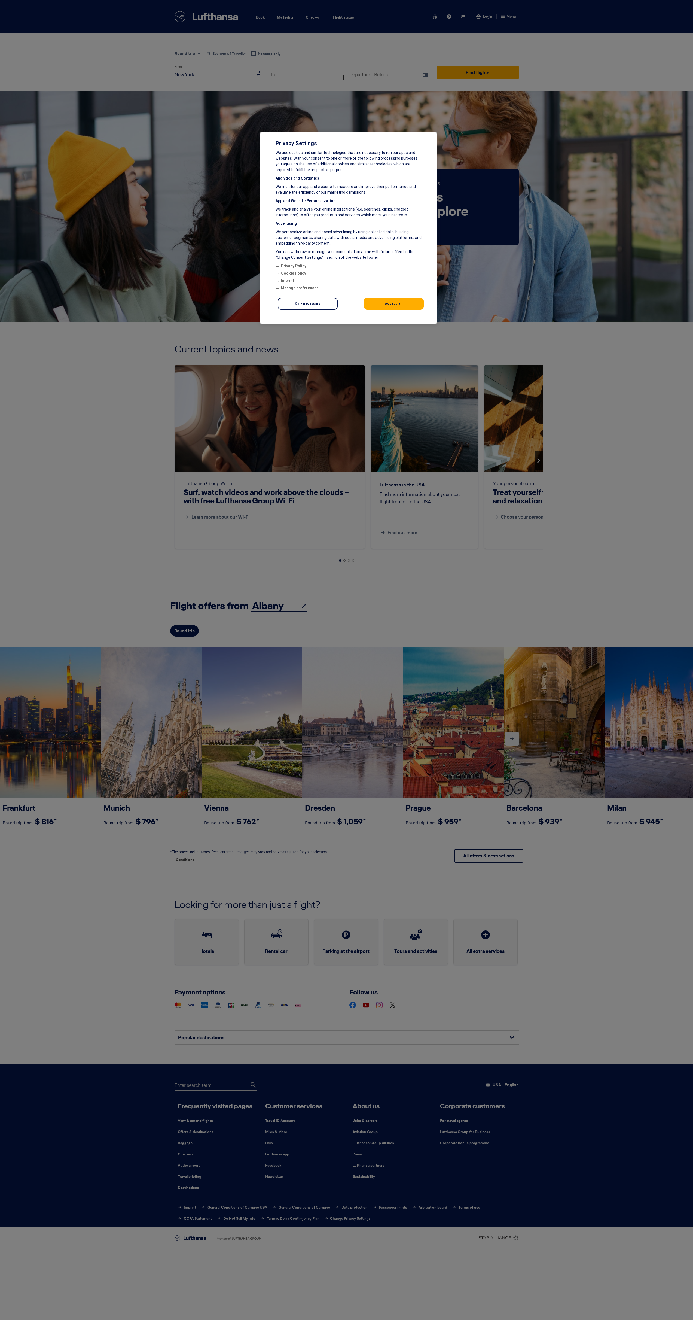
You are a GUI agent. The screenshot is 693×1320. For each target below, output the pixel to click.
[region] (348, 228)
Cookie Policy (293, 273)
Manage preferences (300, 288)
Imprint (287, 280)
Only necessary (307, 303)
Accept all (393, 303)
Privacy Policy (293, 266)
